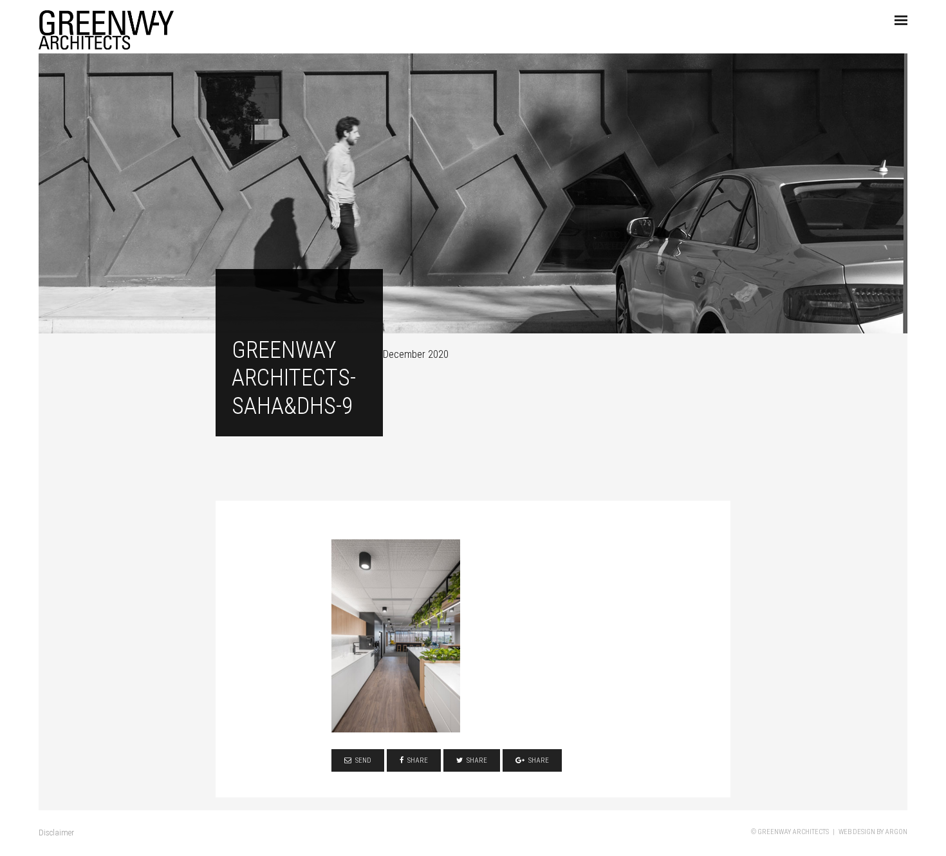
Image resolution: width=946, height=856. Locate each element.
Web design (857, 832)
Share (417, 760)
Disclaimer (56, 832)
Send (363, 760)
